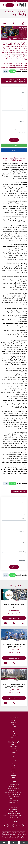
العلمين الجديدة (13, 747)
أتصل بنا (6, 71)
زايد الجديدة (13, 761)
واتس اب (12, 71)
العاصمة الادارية (13, 745)
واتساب (13, 145)
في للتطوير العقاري (13, 801)
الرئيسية (13, 720)
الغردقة (13, 769)
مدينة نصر (13, 767)
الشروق (13, 763)
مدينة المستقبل (13, 759)
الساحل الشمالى (13, 753)
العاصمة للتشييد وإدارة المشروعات (13, 792)
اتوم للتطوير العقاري (13, 790)
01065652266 (8, 1)
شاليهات (13, 737)
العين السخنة (13, 749)
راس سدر (13, 771)
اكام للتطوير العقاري (13, 786)
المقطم (13, 777)
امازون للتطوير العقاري (13, 796)
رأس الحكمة (13, 765)
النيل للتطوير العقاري (13, 803)
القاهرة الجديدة (13, 751)
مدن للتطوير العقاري (13, 798)
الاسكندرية (13, 775)
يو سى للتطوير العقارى (13, 784)
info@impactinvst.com (20, 1)
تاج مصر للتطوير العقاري (13, 788)
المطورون (13, 726)
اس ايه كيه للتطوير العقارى (13, 794)
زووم (13, 150)
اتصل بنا (13, 724)
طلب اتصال (9, 5)
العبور (13, 773)
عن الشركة (13, 722)
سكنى (13, 733)
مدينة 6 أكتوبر (13, 757)
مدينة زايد (13, 755)
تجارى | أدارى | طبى (13, 735)
